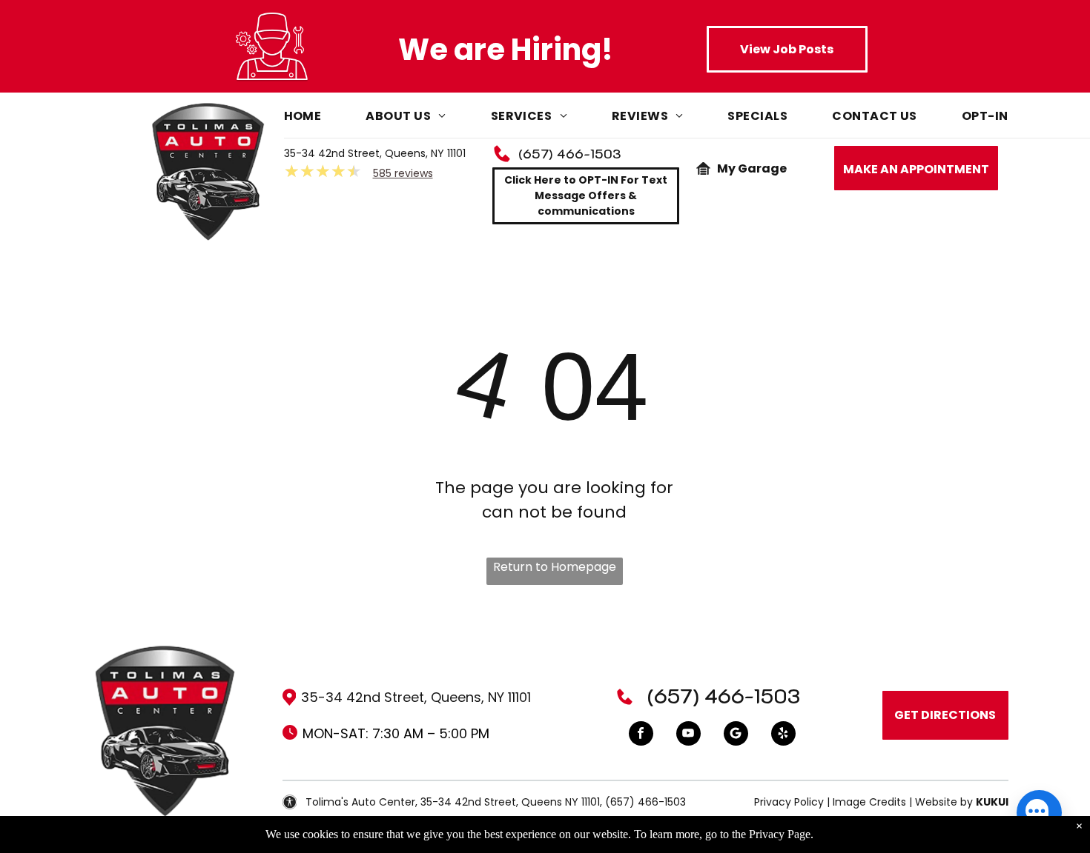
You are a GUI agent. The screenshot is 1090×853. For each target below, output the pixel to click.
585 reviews (403, 173)
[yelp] (783, 735)
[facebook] (641, 735)
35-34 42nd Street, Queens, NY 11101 (375, 153)
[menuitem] (325, 120)
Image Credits (869, 802)
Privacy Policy (789, 802)
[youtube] (688, 735)
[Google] (736, 735)
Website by (944, 802)
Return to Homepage (554, 566)
